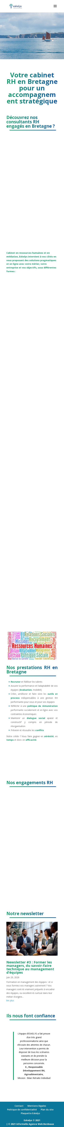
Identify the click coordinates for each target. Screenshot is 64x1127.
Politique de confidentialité (22, 1109)
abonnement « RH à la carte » (23, 456)
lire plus (10, 1000)
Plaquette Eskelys (30, 1113)
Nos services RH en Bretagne (31, 751)
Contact (19, 1105)
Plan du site (47, 1109)
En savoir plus (20, 237)
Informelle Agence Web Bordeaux (35, 1123)
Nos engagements (23, 848)
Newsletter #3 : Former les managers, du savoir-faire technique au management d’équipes (30, 967)
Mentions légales (36, 1105)
